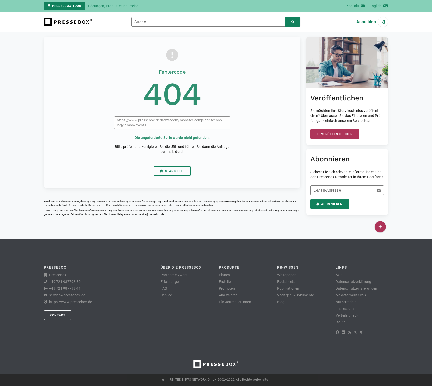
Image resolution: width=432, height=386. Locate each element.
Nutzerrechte (346, 302)
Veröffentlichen (337, 134)
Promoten (227, 288)
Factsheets (286, 282)
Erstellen (226, 282)
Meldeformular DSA (351, 295)
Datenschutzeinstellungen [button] (357, 288)
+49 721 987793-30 (65, 282)
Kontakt (58, 315)
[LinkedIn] (343, 332)
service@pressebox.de (151, 214)
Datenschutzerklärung (354, 282)
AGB (339, 275)
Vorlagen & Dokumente (295, 295)
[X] (355, 332)
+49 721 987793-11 (65, 288)
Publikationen (288, 288)
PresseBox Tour (66, 6)
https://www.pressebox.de (70, 302)
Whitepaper (286, 275)
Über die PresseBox (181, 268)
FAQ (164, 288)
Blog (280, 302)
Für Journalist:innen (235, 302)
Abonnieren (332, 204)
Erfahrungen (171, 282)
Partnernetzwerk (174, 275)
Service (166, 295)
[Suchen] (293, 22)
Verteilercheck (347, 316)
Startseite (175, 171)
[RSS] (349, 332)
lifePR (340, 322)
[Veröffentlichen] (380, 226)
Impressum (345, 309)
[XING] (361, 332)
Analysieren (228, 295)
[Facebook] (337, 332)
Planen (224, 275)
